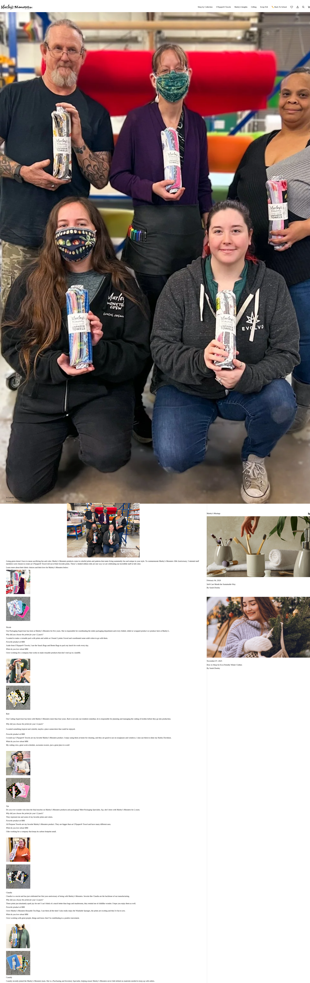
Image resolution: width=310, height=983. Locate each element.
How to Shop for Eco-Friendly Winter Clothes (224, 665)
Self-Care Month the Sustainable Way (221, 584)
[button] (205, 7)
